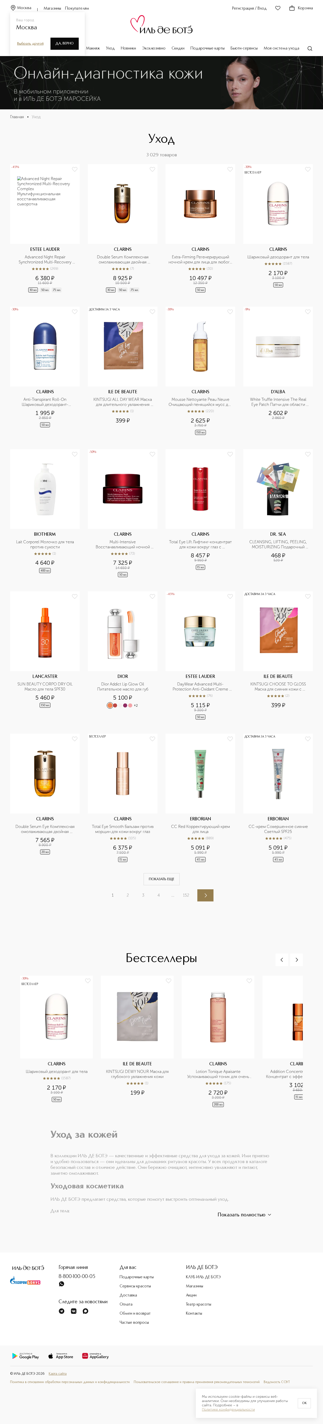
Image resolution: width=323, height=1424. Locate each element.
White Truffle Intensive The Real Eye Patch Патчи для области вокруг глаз (278, 402)
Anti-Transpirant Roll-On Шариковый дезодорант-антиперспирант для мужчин (45, 402)
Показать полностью (241, 1215)
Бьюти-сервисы (244, 48)
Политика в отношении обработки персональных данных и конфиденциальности (70, 1382)
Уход (110, 48)
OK (304, 1403)
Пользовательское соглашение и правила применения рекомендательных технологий (197, 1382)
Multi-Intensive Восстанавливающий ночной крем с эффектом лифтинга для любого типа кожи (123, 544)
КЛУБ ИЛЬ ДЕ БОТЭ (203, 1277)
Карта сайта (58, 1374)
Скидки (178, 48)
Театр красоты (198, 1305)
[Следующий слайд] (296, 959)
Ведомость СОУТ (277, 1382)
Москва (24, 8)
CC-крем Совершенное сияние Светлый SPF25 (279, 829)
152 (186, 895)
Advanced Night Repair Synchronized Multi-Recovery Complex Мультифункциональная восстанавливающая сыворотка (45, 260)
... (172, 895)
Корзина (305, 8)
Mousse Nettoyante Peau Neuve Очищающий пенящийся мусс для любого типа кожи (200, 402)
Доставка (128, 1295)
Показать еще (161, 879)
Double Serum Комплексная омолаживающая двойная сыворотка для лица (123, 260)
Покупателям (77, 9)
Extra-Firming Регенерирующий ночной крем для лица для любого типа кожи (200, 260)
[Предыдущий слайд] (282, 959)
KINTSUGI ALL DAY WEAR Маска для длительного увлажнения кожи (123, 402)
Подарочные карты (208, 48)
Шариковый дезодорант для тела (278, 257)
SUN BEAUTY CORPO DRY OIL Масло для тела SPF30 (45, 687)
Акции (191, 1295)
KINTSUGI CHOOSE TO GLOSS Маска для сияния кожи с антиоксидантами (278, 687)
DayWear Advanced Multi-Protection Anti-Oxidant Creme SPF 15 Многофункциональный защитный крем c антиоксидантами (201, 687)
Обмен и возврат (135, 1314)
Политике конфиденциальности (228, 1410)
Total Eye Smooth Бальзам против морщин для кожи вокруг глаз (123, 829)
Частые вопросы (134, 1323)
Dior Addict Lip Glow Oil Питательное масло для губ (122, 687)
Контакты (194, 1314)
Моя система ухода (281, 48)
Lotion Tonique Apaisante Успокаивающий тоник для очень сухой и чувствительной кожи (218, 1074)
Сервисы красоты (135, 1286)
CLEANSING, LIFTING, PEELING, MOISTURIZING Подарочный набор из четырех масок (278, 544)
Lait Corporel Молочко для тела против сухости (45, 544)
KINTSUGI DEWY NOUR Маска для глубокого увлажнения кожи (138, 1074)
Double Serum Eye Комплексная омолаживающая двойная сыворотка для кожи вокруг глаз (45, 829)
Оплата (126, 1305)
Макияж (93, 48)
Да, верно (65, 43)
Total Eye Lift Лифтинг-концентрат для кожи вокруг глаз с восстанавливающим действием (200, 544)
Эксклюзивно (154, 48)
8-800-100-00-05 (77, 1276)
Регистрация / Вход (249, 9)
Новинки (128, 48)
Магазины (52, 9)
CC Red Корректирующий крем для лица (201, 829)
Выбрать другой (30, 43)
